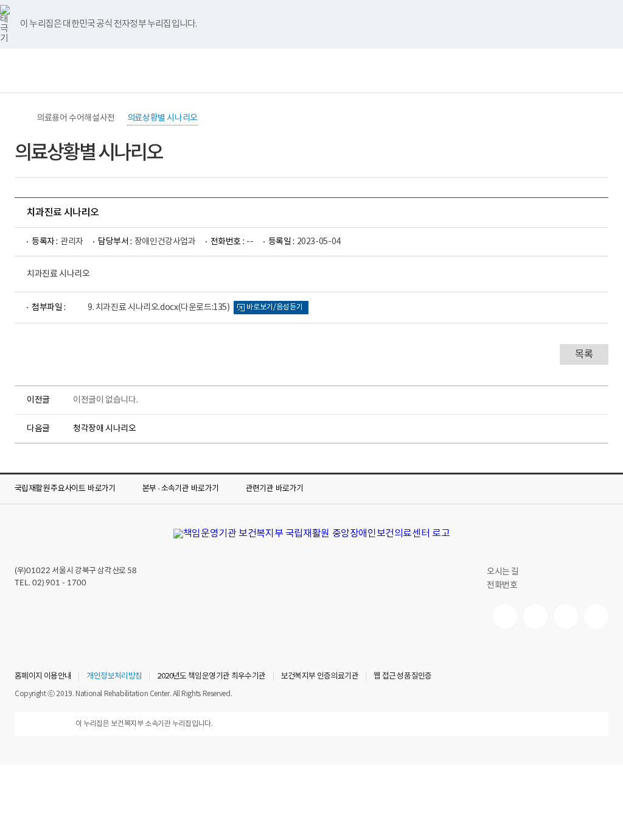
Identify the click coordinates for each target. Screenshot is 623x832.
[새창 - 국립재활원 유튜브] (505, 616)
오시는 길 (503, 572)
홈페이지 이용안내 (43, 676)
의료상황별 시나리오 (162, 118)
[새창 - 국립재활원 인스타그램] (566, 616)
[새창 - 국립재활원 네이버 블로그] (535, 616)
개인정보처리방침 (114, 676)
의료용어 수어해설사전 (76, 118)
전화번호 (502, 585)
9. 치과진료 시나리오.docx (159, 307)
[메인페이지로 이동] (311, 533)
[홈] (21, 118)
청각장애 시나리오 (104, 429)
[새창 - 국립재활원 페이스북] (596, 616)
